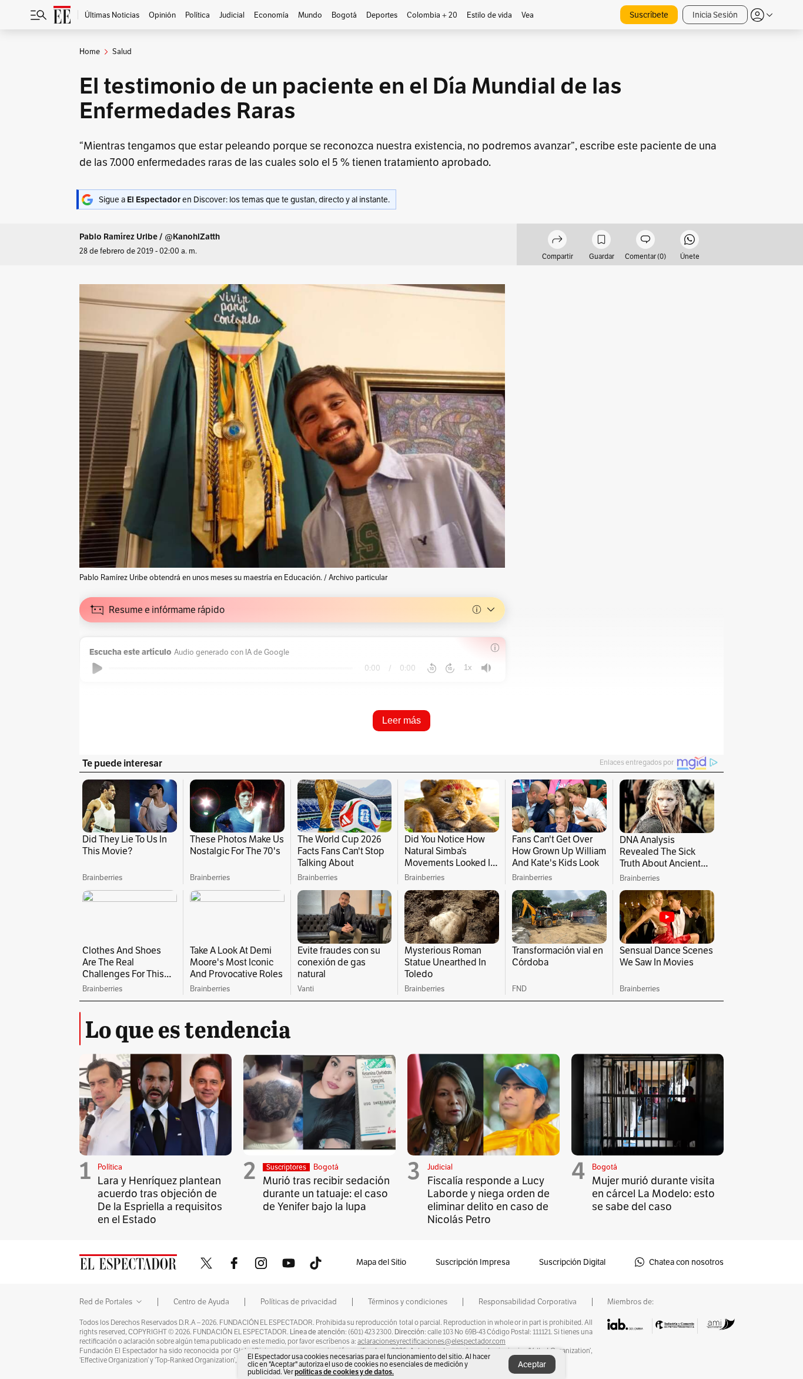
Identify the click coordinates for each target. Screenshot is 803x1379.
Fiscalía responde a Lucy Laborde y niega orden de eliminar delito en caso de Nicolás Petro (488, 1200)
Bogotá (326, 1167)
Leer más (401, 720)
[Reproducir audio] (97, 668)
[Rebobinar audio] (431, 668)
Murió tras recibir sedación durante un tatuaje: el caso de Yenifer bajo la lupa (326, 1193)
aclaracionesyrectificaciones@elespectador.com (431, 1341)
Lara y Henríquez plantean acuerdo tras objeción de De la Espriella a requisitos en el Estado (160, 1200)
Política (110, 1167)
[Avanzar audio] (450, 668)
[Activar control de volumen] (486, 668)
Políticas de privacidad (298, 1302)
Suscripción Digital (572, 1262)
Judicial (440, 1167)
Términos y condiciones (407, 1302)
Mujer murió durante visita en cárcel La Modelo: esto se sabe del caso (653, 1193)
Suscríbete (649, 14)
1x (468, 667)
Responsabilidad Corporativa (528, 1302)
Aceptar (532, 1364)
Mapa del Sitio (381, 1262)
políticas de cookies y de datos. (344, 1371)
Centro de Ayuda (201, 1302)
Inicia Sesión (715, 14)
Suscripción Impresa (473, 1262)
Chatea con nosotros (686, 1262)
